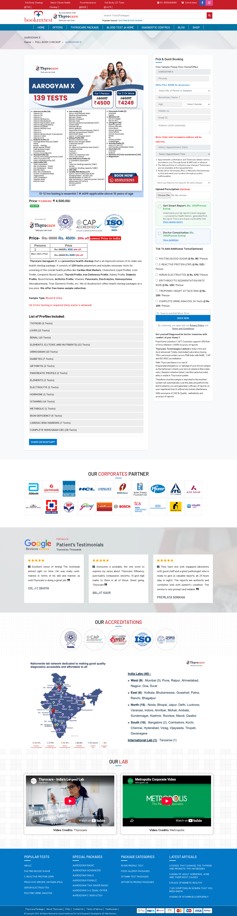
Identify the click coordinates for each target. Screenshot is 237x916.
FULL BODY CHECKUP (48, 42)
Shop (196, 27)
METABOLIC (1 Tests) (42, 408)
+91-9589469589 (168, 2)
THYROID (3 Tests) (41, 323)
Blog (181, 27)
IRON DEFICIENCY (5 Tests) (46, 415)
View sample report (173, 222)
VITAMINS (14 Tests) (42, 401)
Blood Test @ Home (120, 27)
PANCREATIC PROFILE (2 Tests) (48, 373)
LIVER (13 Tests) (40, 330)
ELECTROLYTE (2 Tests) (44, 387)
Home (41, 27)
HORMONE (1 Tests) (42, 394)
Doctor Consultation (178, 234)
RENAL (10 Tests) (40, 337)
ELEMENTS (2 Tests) (42, 380)
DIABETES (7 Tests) (41, 359)
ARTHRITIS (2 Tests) (42, 366)
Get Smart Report (184, 207)
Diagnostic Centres (156, 27)
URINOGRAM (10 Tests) (44, 351)
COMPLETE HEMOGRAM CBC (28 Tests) (53, 430)
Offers (58, 27)
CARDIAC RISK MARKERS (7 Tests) (50, 422)
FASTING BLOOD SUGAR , (130, 20)
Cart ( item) (191, 2)
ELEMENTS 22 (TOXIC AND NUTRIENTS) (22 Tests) (60, 344)
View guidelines (171, 240)
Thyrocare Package (85, 27)
